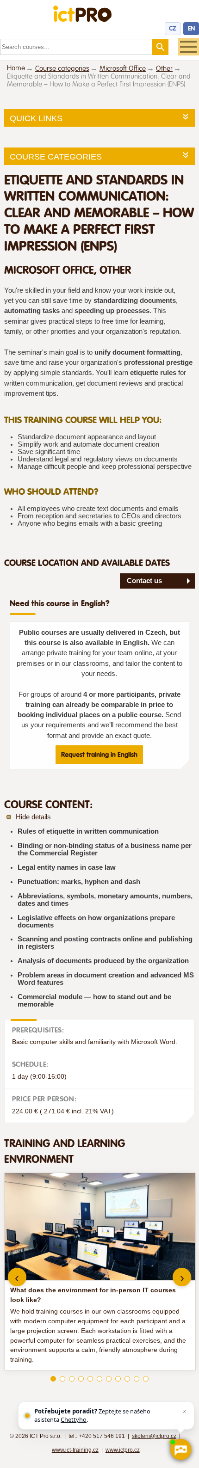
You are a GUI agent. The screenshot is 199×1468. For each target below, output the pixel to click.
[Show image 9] (127, 1379)
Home (16, 68)
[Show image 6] (99, 1379)
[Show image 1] (53, 1379)
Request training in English (99, 754)
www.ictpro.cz (123, 1450)
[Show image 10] (136, 1379)
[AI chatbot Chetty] (180, 1449)
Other (164, 69)
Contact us (144, 580)
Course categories (62, 69)
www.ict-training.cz (75, 1450)
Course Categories (56, 156)
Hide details (33, 817)
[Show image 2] (62, 1379)
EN (191, 28)
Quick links (36, 118)
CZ (172, 28)
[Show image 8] (118, 1379)
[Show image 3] (72, 1379)
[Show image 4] (81, 1379)
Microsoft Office (123, 69)
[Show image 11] (146, 1379)
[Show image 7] (109, 1379)
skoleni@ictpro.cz (154, 1436)
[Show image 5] (90, 1379)
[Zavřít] (184, 1412)
